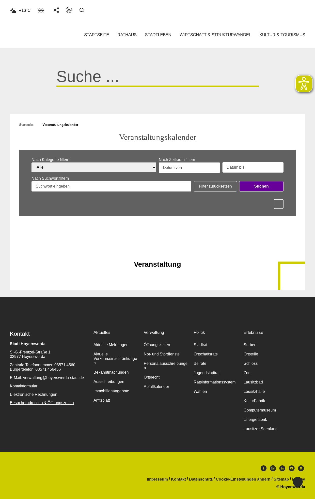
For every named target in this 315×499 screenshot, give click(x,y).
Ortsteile (251, 354)
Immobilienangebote (111, 391)
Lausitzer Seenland (261, 429)
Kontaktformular (23, 386)
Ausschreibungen (109, 382)
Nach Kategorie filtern (50, 160)
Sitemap (281, 479)
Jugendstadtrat (207, 373)
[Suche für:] (157, 80)
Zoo (247, 373)
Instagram (273, 469)
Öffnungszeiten (157, 345)
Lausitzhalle (254, 391)
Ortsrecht (151, 377)
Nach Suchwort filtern (50, 178)
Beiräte (200, 363)
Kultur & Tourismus (282, 34)
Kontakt (178, 479)
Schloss (251, 363)
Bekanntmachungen (111, 372)
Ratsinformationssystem (215, 382)
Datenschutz (201, 479)
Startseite (96, 34)
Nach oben (157, 252)
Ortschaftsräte (206, 354)
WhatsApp (301, 469)
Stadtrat (200, 345)
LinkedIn (282, 469)
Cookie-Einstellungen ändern (243, 479)
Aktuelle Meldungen (111, 345)
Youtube (291, 469)
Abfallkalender (156, 386)
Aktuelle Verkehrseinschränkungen (115, 358)
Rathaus (127, 34)
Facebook (263, 469)
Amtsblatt (102, 400)
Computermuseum (260, 410)
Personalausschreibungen (166, 365)
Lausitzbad (253, 382)
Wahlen (200, 391)
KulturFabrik (254, 401)
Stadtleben (158, 34)
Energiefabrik (255, 419)
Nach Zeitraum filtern (177, 160)
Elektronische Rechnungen (33, 394)
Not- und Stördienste (162, 354)
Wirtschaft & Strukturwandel (215, 34)
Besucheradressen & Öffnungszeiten (42, 403)
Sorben (250, 345)
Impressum (157, 479)
